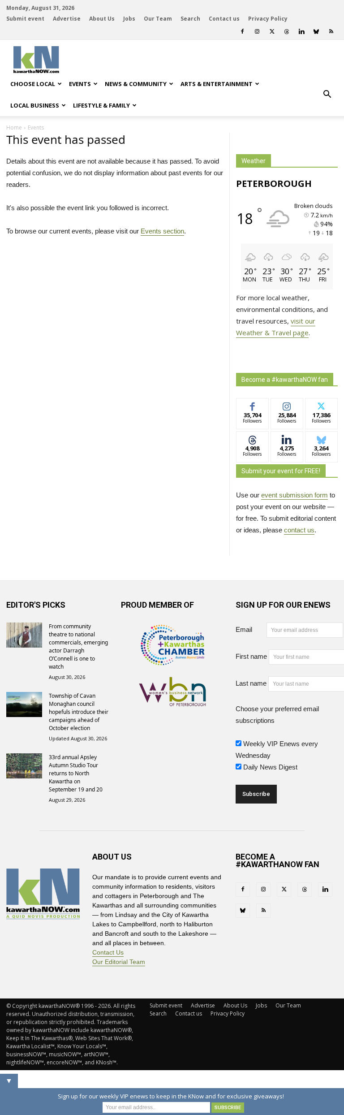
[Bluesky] (316, 31)
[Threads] (286, 31)
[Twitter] (272, 31)
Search (190, 18)
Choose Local (32, 84)
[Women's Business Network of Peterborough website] (172, 701)
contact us (299, 530)
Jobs (129, 18)
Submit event (25, 18)
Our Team (158, 18)
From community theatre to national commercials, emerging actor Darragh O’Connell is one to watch (78, 646)
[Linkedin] (301, 31)
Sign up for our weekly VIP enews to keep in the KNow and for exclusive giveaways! (171, 1096)
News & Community (136, 84)
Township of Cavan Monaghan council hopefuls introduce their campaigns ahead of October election (78, 712)
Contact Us (108, 952)
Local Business (34, 105)
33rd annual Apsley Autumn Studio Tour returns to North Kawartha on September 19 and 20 (76, 773)
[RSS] (331, 31)
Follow (286, 405)
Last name (251, 683)
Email (250, 629)
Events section (162, 231)
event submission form (294, 495)
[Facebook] (242, 31)
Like (252, 405)
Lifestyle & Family (101, 105)
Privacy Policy (268, 18)
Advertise (67, 18)
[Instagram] (257, 31)
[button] (327, 94)
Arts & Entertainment (217, 84)
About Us (102, 18)
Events (80, 84)
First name (251, 656)
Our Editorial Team (118, 961)
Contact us (224, 18)
